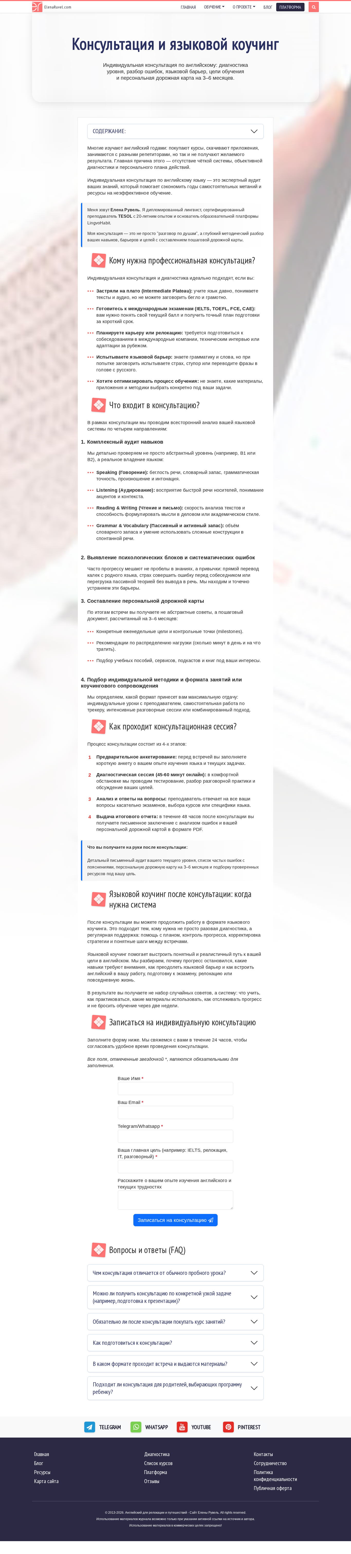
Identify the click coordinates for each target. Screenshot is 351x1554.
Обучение (212, 7)
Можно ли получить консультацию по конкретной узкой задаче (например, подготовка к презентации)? (162, 1297)
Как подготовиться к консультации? (132, 1343)
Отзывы (151, 1481)
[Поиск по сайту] (314, 7)
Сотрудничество (270, 1463)
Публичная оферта (273, 1488)
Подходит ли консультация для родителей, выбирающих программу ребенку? (167, 1388)
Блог (268, 7)
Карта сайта (46, 1481)
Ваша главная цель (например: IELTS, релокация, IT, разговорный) (172, 1153)
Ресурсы (42, 1472)
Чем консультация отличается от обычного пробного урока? (159, 1273)
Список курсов (158, 1463)
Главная (188, 7)
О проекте (242, 7)
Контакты (263, 1454)
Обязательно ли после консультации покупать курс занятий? (159, 1322)
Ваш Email (130, 1102)
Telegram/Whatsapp (140, 1126)
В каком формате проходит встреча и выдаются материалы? (160, 1364)
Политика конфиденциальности (275, 1475)
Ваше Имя (130, 1078)
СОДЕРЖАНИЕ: (109, 131)
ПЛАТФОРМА (290, 7)
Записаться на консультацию (173, 1220)
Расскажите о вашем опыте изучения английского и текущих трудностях (174, 1184)
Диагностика (157, 1454)
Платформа (155, 1472)
